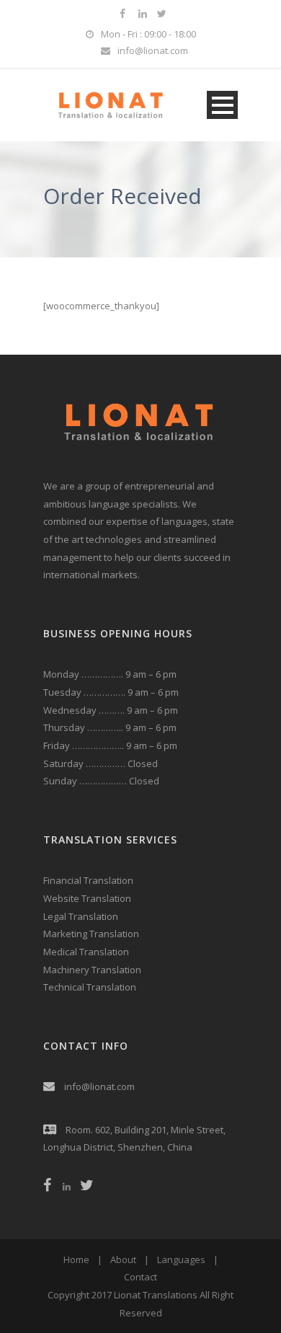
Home (76, 1259)
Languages (181, 1259)
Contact (140, 1276)
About (123, 1259)
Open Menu (222, 105)
